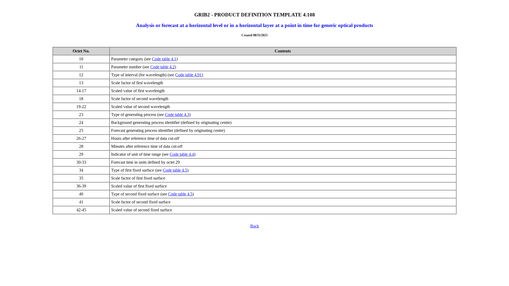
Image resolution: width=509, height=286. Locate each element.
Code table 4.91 (188, 75)
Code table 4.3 (177, 114)
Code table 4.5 (175, 170)
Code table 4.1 (164, 59)
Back (254, 226)
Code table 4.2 (162, 67)
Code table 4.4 (182, 154)
